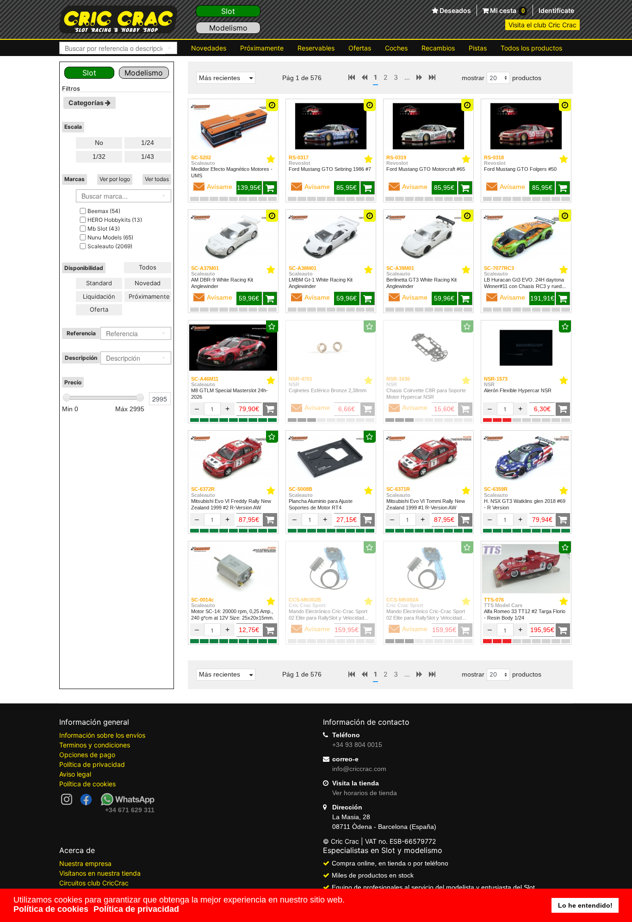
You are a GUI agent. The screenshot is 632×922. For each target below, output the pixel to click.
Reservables (316, 48)
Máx (129, 409)
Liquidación (99, 296)
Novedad (148, 283)
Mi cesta (506, 10)
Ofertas (359, 48)
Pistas (478, 48)
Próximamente (262, 48)
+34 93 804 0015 (357, 744)
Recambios (438, 48)
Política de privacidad (92, 764)
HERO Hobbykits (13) (114, 219)
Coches (396, 48)
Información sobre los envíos (102, 735)
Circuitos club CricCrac (94, 883)
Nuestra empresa (85, 863)
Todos (147, 267)
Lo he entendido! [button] (585, 905)
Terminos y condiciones (94, 745)
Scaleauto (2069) (109, 246)
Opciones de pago (87, 755)
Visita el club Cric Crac (542, 25)
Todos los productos (531, 48)
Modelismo (228, 27)
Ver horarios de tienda (364, 793)
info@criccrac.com (359, 768)
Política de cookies (87, 784)
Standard (99, 283)
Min (70, 409)
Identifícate (556, 10)
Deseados (454, 10)
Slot (228, 11)
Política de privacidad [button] (136, 909)
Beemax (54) (103, 210)
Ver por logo (114, 179)
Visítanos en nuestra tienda (100, 873)
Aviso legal (75, 774)
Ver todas (157, 179)
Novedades (208, 48)
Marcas (74, 179)
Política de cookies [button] (50, 909)
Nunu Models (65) (110, 237)
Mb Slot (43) (103, 228)
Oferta (99, 309)
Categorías (86, 103)
